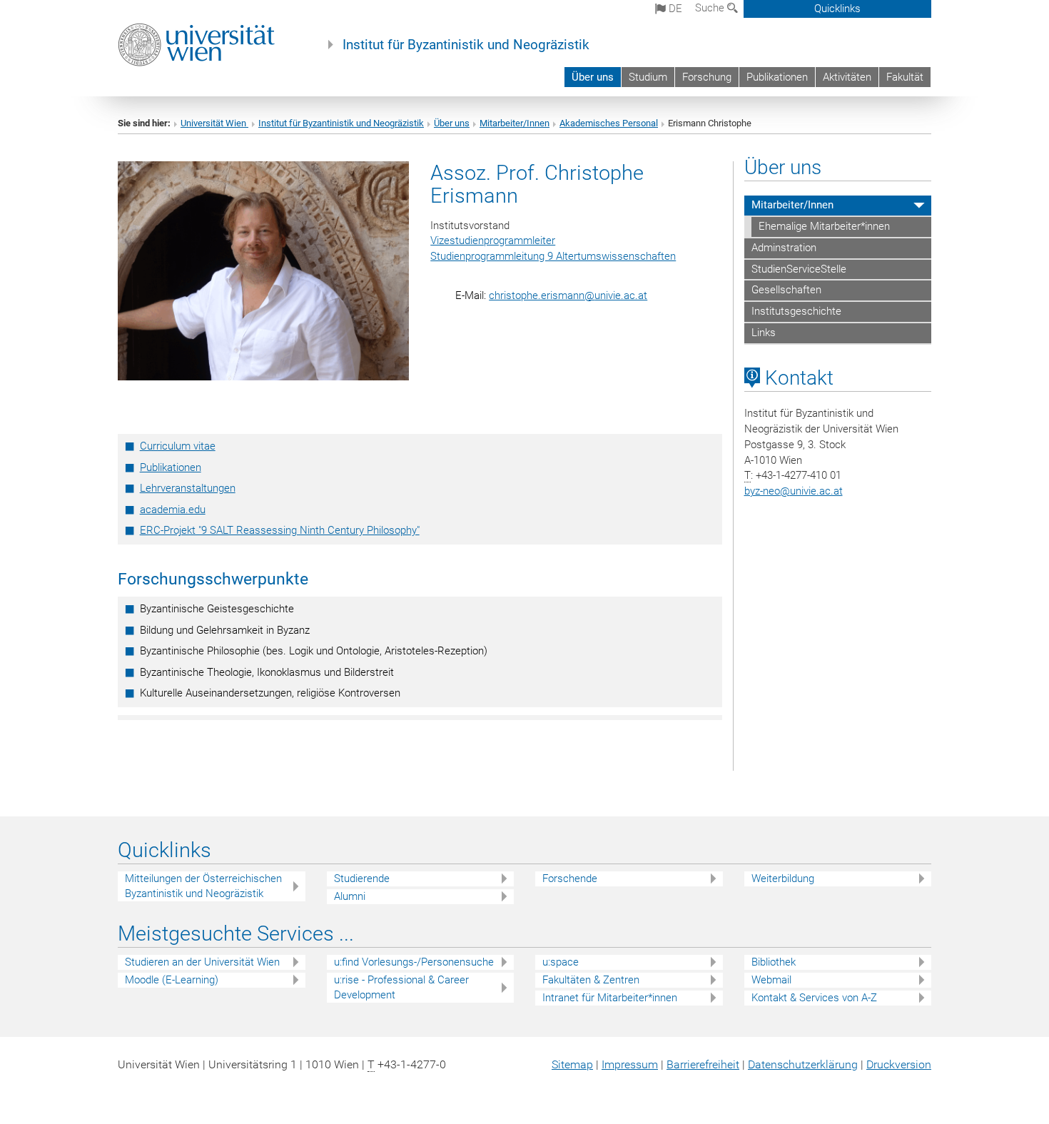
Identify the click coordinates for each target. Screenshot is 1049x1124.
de (674, 8)
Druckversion (898, 1064)
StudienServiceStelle (798, 269)
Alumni (349, 896)
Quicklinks (837, 8)
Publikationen (777, 77)
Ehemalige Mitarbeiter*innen (824, 226)
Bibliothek (773, 962)
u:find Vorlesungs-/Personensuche (414, 962)
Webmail (771, 979)
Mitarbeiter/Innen (514, 123)
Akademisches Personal (608, 123)
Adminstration (783, 247)
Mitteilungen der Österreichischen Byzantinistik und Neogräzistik (203, 886)
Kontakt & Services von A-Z (814, 997)
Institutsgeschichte (796, 311)
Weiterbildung (782, 878)
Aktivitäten (847, 77)
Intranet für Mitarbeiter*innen (609, 997)
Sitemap (572, 1064)
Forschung (706, 77)
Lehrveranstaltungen (187, 488)
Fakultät (904, 77)
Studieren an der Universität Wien (202, 962)
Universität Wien (214, 123)
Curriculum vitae (178, 446)
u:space (560, 962)
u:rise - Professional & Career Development (401, 987)
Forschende (569, 878)
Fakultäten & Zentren (590, 979)
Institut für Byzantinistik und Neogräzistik (466, 45)
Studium (648, 77)
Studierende (362, 878)
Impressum (630, 1064)
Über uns (593, 77)
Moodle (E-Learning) (171, 979)
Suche (711, 7)
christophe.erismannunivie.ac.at (568, 295)
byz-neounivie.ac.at (793, 491)
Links (763, 332)
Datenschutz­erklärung (803, 1064)
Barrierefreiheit (703, 1064)
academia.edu (173, 509)
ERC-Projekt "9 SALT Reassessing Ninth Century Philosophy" (280, 530)
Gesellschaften (786, 289)
